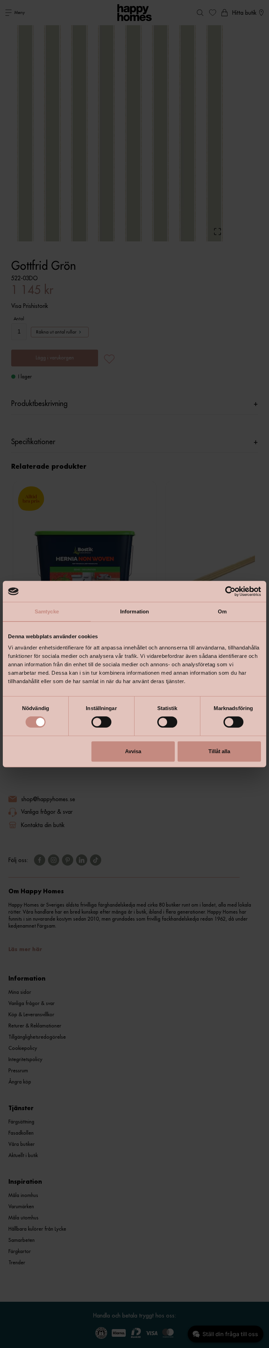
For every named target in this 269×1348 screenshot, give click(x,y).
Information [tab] (134, 611)
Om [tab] (222, 611)
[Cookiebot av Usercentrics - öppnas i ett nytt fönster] (230, 591)
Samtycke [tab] (47, 611)
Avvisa (133, 751)
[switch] (101, 722)
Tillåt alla (219, 751)
